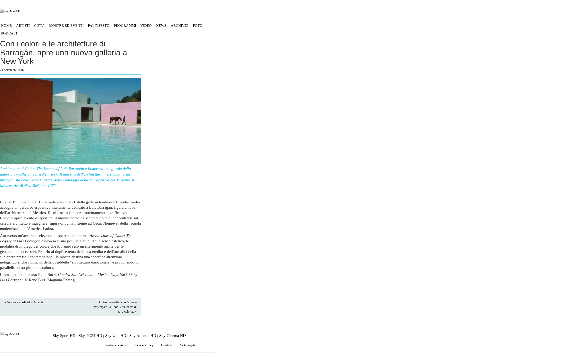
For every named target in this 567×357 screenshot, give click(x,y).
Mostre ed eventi (66, 25)
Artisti (23, 25)
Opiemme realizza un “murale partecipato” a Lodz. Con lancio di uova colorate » (115, 307)
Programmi (125, 25)
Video (146, 25)
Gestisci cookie (115, 345)
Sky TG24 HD (90, 335)
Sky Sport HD (64, 335)
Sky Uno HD (115, 335)
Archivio (179, 25)
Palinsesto (98, 25)
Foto (197, 25)
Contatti (166, 345)
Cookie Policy (143, 345)
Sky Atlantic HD (142, 335)
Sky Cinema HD (172, 335)
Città (39, 25)
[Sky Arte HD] (10, 11)
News (161, 25)
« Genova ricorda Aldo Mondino (24, 302)
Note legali (187, 345)
